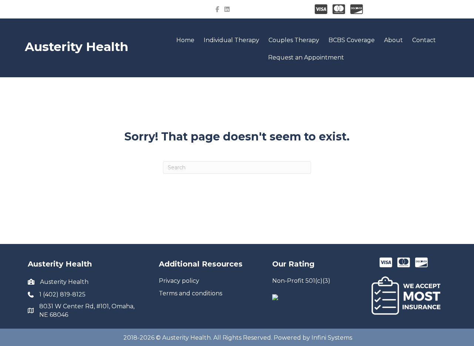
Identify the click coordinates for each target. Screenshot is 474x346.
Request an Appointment (306, 57)
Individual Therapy (231, 40)
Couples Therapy (293, 40)
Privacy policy (179, 280)
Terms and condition (189, 293)
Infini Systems (331, 337)
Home (185, 40)
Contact (424, 40)
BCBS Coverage (351, 40)
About (393, 40)
